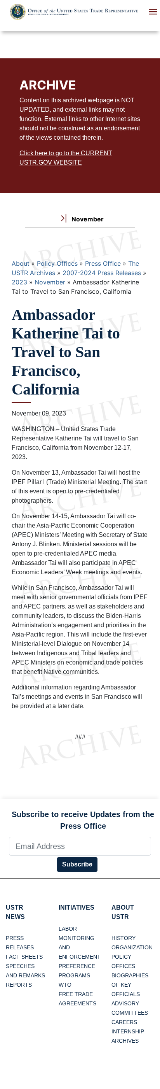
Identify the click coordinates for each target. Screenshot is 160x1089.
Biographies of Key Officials (129, 984)
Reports (19, 985)
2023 (19, 282)
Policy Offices (57, 263)
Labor (68, 929)
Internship (127, 1031)
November (50, 282)
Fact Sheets (24, 957)
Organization (132, 947)
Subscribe (77, 864)
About (21, 263)
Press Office (103, 263)
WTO (65, 985)
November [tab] (87, 219)
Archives (125, 1041)
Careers (124, 1022)
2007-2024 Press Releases (102, 273)
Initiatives (76, 907)
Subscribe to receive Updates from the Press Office (83, 820)
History (123, 938)
